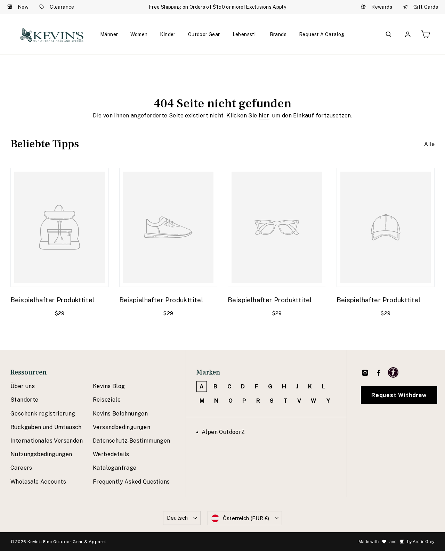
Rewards (381, 7)
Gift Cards (425, 7)
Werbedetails (111, 454)
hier (264, 115)
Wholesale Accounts (38, 481)
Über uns (22, 386)
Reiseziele (107, 399)
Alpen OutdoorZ (223, 432)
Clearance (62, 7)
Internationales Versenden (46, 440)
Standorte (24, 399)
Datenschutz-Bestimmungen (131, 440)
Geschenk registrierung (42, 413)
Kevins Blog (109, 386)
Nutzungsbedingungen (41, 454)
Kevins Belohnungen (120, 413)
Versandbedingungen (121, 427)
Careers (21, 467)
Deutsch (177, 518)
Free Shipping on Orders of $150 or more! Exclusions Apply (217, 7)
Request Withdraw (399, 395)
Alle (429, 143)
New (23, 7)
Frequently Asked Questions (131, 481)
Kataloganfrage (115, 467)
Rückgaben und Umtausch (46, 427)
